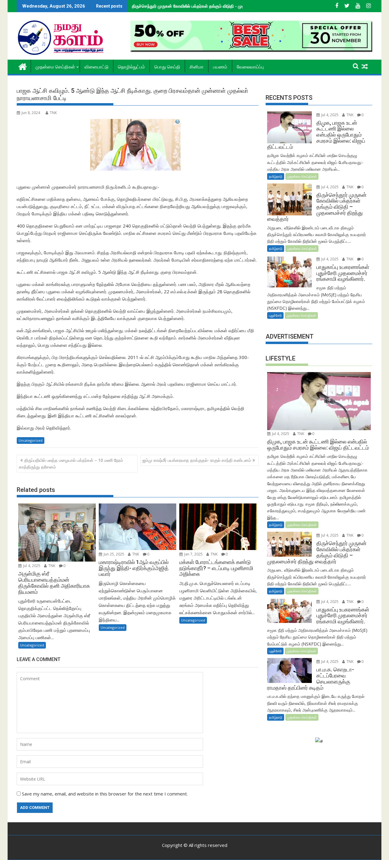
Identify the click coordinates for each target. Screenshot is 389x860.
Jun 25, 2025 (113, 554)
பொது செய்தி (167, 67)
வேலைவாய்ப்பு (250, 67)
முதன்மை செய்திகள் (55, 67)
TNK (53, 112)
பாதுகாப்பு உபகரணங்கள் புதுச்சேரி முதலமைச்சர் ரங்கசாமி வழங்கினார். (193, 6)
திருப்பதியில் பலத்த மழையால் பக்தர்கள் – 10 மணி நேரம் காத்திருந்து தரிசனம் (71, 463)
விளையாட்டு (96, 67)
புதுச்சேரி (275, 315)
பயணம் (220, 67)
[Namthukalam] (23, 66)
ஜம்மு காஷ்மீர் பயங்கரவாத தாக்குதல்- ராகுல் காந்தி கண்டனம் (197, 460)
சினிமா (197, 67)
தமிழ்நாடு (275, 176)
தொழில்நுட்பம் (131, 67)
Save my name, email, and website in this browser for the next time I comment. (105, 794)
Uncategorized (31, 440)
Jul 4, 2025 (31, 565)
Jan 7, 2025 (193, 554)
